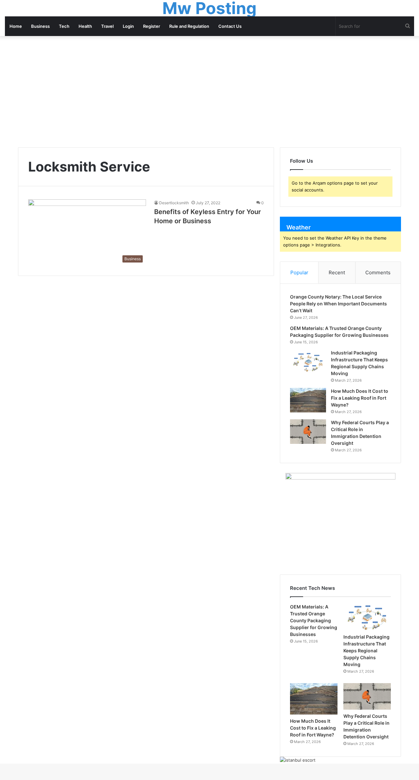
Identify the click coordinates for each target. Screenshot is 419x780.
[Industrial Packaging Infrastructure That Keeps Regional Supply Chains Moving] (308, 362)
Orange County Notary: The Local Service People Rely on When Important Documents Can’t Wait (338, 303)
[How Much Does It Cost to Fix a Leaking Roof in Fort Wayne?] (308, 400)
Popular (299, 272)
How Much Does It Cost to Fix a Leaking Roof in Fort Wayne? (359, 398)
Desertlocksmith (174, 202)
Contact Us (230, 26)
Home (15, 26)
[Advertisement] (209, 91)
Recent (337, 272)
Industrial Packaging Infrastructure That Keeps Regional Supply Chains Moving (366, 650)
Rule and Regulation (189, 26)
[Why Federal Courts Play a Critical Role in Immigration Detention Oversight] (308, 431)
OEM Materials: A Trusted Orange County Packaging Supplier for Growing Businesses (313, 620)
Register (151, 26)
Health (85, 26)
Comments (378, 272)
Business (40, 26)
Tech (64, 26)
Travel (107, 26)
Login (128, 26)
